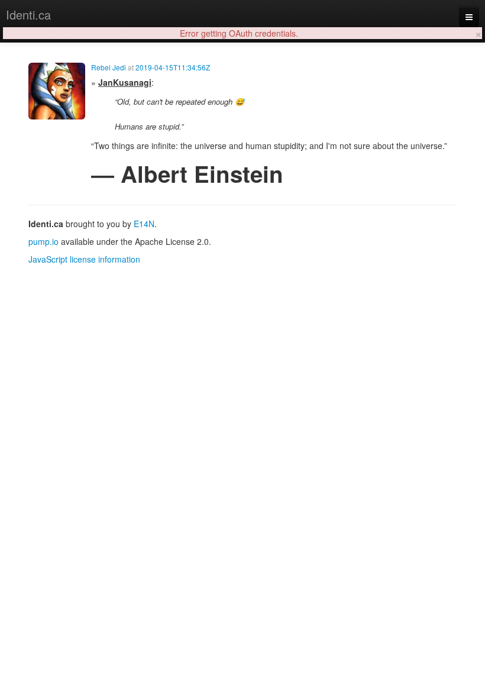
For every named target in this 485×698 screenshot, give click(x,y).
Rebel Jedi (108, 67)
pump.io (43, 241)
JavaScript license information (84, 259)
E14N (144, 224)
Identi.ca (28, 14)
